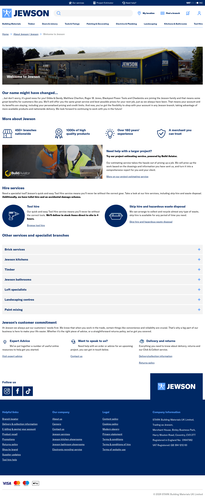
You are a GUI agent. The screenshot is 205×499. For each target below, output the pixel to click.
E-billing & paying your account (19, 429)
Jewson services (61, 434)
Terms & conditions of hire (116, 444)
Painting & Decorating (98, 23)
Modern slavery (110, 429)
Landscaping (150, 23)
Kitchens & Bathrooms (175, 23)
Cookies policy (110, 423)
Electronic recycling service (67, 449)
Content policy (110, 418)
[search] (93, 13)
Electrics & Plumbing (126, 23)
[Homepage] (176, 386)
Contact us (76, 356)
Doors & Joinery (50, 23)
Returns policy (147, 362)
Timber (31, 23)
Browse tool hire (36, 225)
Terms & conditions (112, 439)
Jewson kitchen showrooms (67, 439)
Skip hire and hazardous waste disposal (151, 221)
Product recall (9, 434)
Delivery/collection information (155, 356)
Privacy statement (112, 434)
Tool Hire (198, 23)
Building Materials (11, 23)
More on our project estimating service (127, 176)
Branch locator (10, 418)
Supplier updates (11, 454)
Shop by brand (10, 449)
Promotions (8, 439)
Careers (56, 423)
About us (57, 418)
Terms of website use (114, 449)
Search (58, 13)
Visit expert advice (12, 356)
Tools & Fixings (72, 23)
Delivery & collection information (20, 423)
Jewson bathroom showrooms (68, 444)
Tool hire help (9, 459)
